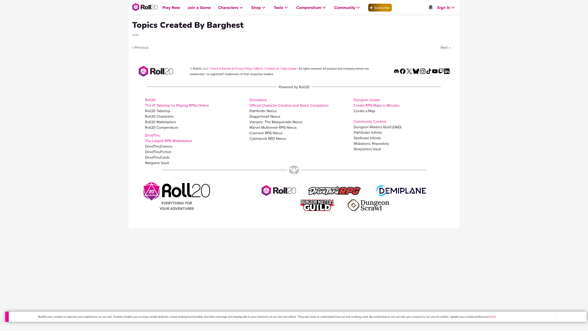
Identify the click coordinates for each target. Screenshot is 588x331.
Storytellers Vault (367, 148)
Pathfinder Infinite (368, 132)
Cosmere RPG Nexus (266, 132)
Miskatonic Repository (371, 143)
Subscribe (381, 7)
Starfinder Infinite (367, 137)
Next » (445, 47)
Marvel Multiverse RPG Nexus (273, 127)
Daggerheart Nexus (264, 116)
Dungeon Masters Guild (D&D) (377, 126)
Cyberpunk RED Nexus (267, 138)
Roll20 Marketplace (160, 121)
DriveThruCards (157, 157)
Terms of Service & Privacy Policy (231, 68)
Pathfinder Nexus (263, 110)
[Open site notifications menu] (430, 7)
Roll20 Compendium (161, 127)
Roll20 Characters (159, 116)
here (493, 317)
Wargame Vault (157, 162)
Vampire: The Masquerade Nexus (275, 121)
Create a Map (364, 110)
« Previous (140, 47)
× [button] (556, 316)
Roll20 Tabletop (157, 110)
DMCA (258, 68)
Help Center (289, 68)
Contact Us (272, 68)
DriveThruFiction (158, 151)
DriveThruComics (158, 146)
